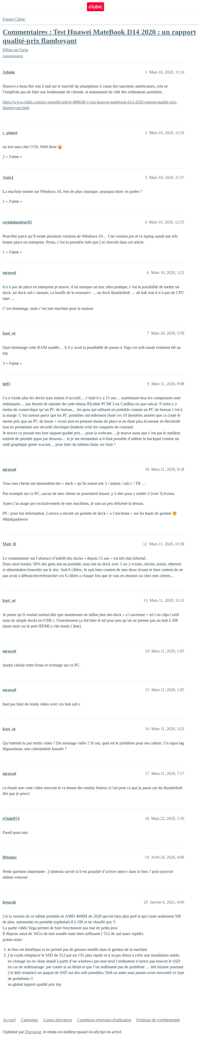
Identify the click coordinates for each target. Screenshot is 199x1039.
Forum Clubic (14, 19)
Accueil (9, 1020)
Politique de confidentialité (158, 1020)
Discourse (33, 1032)
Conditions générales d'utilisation (104, 1020)
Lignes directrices (57, 1020)
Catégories (29, 1020)
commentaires (13, 56)
